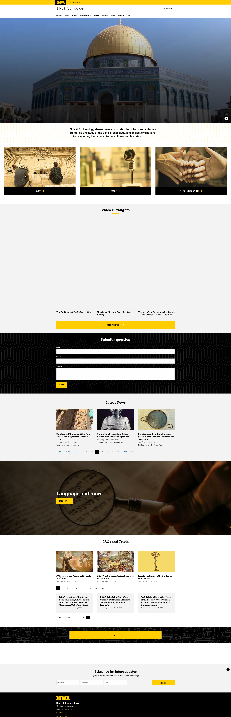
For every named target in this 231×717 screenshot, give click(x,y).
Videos (74, 15)
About (113, 15)
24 (82, 451)
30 (113, 451)
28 (103, 451)
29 (108, 451)
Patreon (105, 15)
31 (118, 451)
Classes (59, 15)
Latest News (115, 402)
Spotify (96, 15)
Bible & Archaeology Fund (189, 191)
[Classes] (40, 167)
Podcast (114, 191)
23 (77, 451)
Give (128, 15)
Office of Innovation (73, 2)
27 (98, 452)
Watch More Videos (114, 324)
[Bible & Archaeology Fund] (191, 167)
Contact (121, 15)
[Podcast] (115, 167)
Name (58, 347)
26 (92, 451)
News (67, 15)
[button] (168, 9)
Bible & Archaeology (70, 8)
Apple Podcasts (85, 15)
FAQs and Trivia (115, 541)
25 (87, 451)
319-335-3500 (64, 712)
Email (58, 357)
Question (59, 366)
